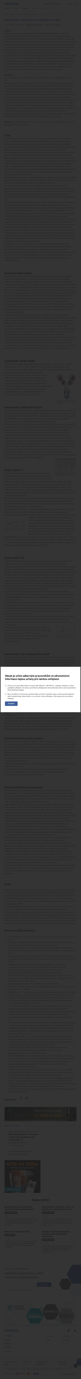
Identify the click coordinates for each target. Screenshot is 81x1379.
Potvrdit (11, 704)
